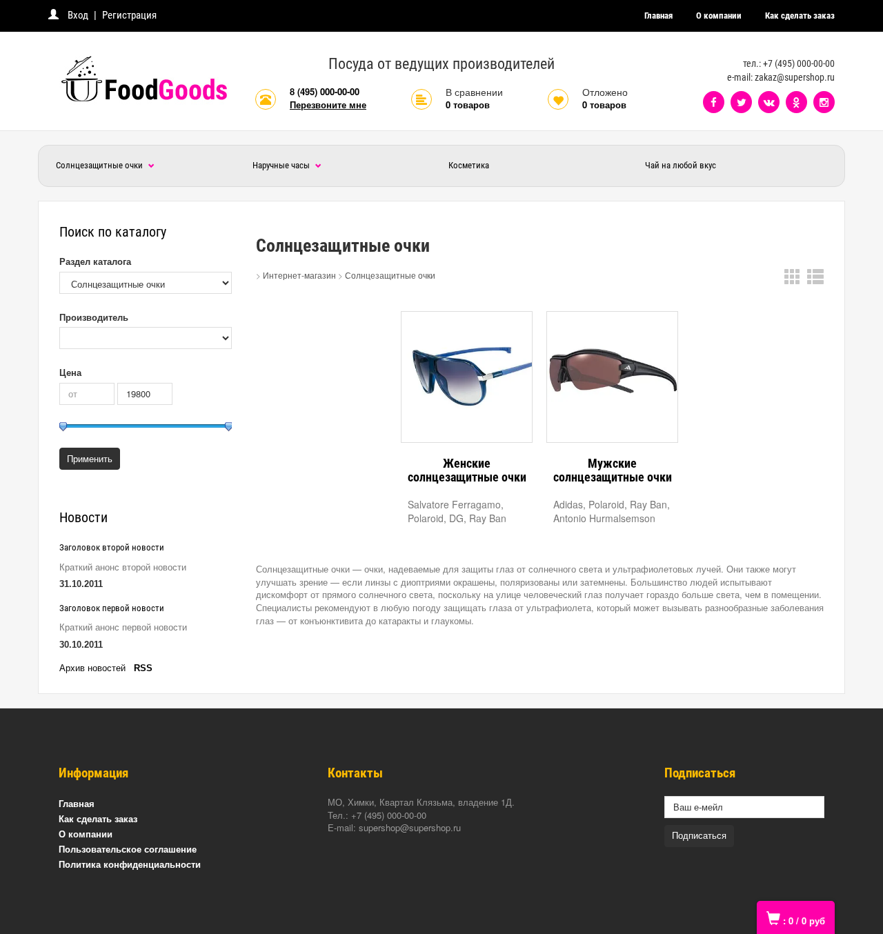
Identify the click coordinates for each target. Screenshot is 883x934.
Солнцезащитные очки (100, 165)
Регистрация (129, 15)
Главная (658, 15)
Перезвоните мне (328, 104)
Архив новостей (92, 668)
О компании (719, 15)
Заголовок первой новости (111, 608)
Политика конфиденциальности (130, 864)
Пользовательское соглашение (128, 848)
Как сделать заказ (800, 15)
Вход (78, 15)
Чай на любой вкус (680, 165)
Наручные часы (282, 165)
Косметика (468, 165)
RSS (143, 668)
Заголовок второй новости (111, 547)
